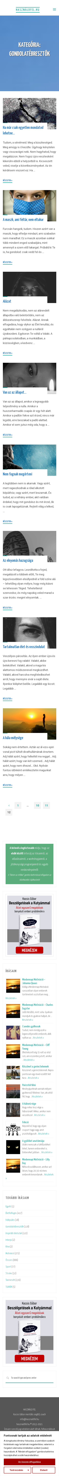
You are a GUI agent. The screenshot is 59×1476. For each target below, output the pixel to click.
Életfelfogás (11, 1213)
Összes (9, 1260)
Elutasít (43, 1470)
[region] (29, 1453)
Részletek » (11, 998)
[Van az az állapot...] (29, 378)
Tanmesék (10, 1280)
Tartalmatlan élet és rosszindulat (24, 647)
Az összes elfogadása (29, 1462)
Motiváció (10, 1253)
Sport (8, 1267)
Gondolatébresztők (15, 1226)
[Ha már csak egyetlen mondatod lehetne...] (29, 113)
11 (46, 805)
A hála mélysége (13, 738)
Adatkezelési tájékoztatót (29, 880)
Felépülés (10, 1220)
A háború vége (29, 1103)
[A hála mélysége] (29, 724)
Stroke (9, 1273)
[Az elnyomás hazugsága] (29, 546)
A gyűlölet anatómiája (33, 1141)
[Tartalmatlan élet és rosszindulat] (29, 633)
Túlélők (9, 1287)
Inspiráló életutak (14, 1233)
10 (37, 805)
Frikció (25, 1122)
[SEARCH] (8, 1378)
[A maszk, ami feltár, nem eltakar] (29, 205)
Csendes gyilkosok (31, 1026)
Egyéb (8, 1206)
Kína (7, 1246)
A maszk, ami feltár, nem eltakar (23, 220)
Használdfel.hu (28, 9)
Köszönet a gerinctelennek (35, 1066)
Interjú (9, 1240)
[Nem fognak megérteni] (29, 460)
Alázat (7, 301)
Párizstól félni (29, 1085)
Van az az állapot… (14, 392)
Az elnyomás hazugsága (18, 560)
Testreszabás (16, 1470)
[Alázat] (29, 287)
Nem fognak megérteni (17, 474)
